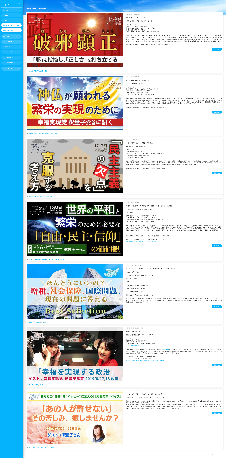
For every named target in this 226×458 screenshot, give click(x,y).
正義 (46, 71)
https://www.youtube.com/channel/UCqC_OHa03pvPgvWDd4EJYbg (145, 360)
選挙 (42, 71)
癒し (30, 447)
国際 (30, 322)
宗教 (30, 71)
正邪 (36, 71)
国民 (40, 385)
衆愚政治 (40, 196)
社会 (30, 196)
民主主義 (49, 196)
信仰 (45, 196)
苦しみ (47, 447)
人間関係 (52, 447)
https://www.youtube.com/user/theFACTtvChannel (141, 241)
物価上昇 (31, 259)
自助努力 (51, 259)
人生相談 (37, 447)
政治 (39, 71)
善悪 (33, 71)
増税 (33, 322)
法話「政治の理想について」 (135, 345)
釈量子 (43, 447)
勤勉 (41, 259)
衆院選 (31, 134)
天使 (33, 447)
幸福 (30, 385)
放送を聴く (217, 49)
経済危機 (37, 259)
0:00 (127, 275)
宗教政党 (35, 134)
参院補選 (41, 134)
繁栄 (45, 322)
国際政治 (56, 259)
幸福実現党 (48, 134)
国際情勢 (45, 259)
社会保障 (37, 322)
